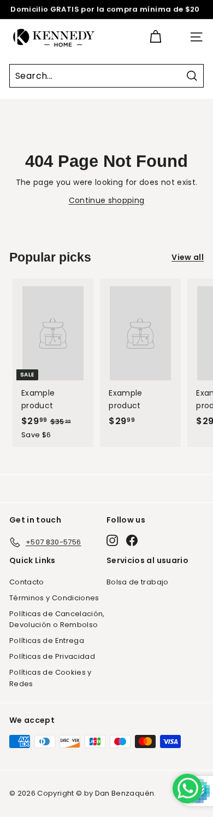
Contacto (26, 582)
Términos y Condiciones (54, 598)
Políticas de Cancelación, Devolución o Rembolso (57, 619)
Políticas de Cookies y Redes (50, 678)
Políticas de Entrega (46, 640)
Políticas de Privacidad (52, 656)
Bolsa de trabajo (137, 582)
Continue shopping (107, 200)
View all (187, 257)
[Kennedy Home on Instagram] (112, 540)
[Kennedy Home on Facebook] (132, 540)
